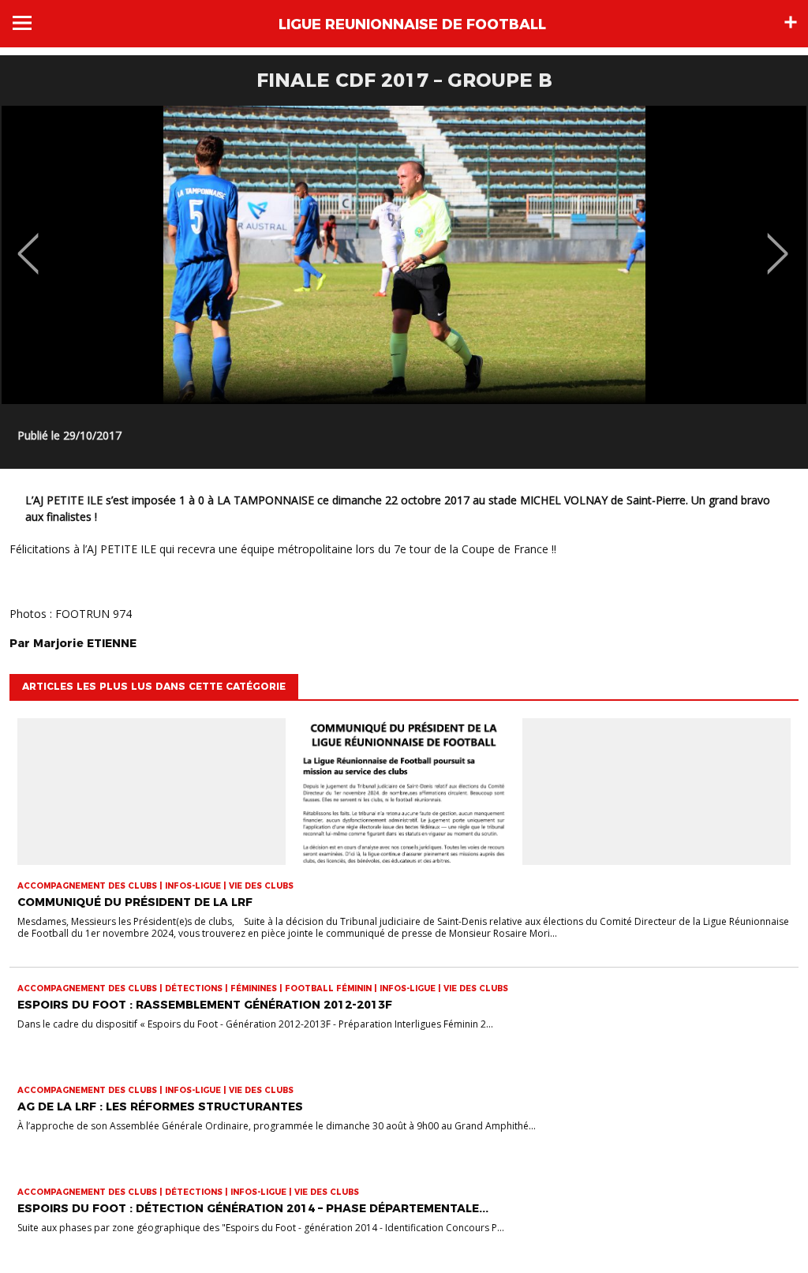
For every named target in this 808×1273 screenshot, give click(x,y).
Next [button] (777, 242)
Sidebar (790, 22)
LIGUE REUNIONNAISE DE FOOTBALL (412, 24)
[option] (404, 255)
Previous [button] (28, 242)
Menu (22, 23)
